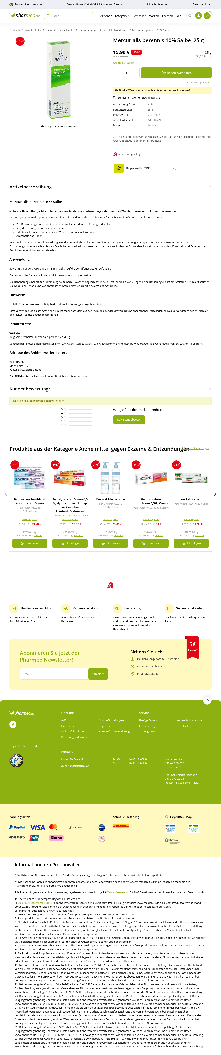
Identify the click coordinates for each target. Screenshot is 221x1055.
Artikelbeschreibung (30, 187)
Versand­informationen (190, 720)
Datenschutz (68, 726)
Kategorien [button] (122, 16)
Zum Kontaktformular (75, 766)
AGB (64, 720)
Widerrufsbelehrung (73, 731)
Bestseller (139, 16)
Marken (154, 16)
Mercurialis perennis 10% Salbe (150, 30)
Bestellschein (184, 726)
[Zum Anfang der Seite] (207, 700)
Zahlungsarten (147, 731)
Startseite (15, 30)
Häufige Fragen (148, 720)
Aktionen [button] (106, 16)
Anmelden (98, 674)
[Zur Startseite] (24, 15)
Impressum (105, 726)
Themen (167, 16)
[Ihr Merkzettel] (189, 15)
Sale (178, 16)
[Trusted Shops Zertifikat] (16, 760)
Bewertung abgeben (129, 419)
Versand (207, 82)
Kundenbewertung (29, 388)
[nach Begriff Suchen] (47, 15)
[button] (215, 494)
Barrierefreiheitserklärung (114, 731)
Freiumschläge (147, 726)
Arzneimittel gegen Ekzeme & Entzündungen (102, 30)
